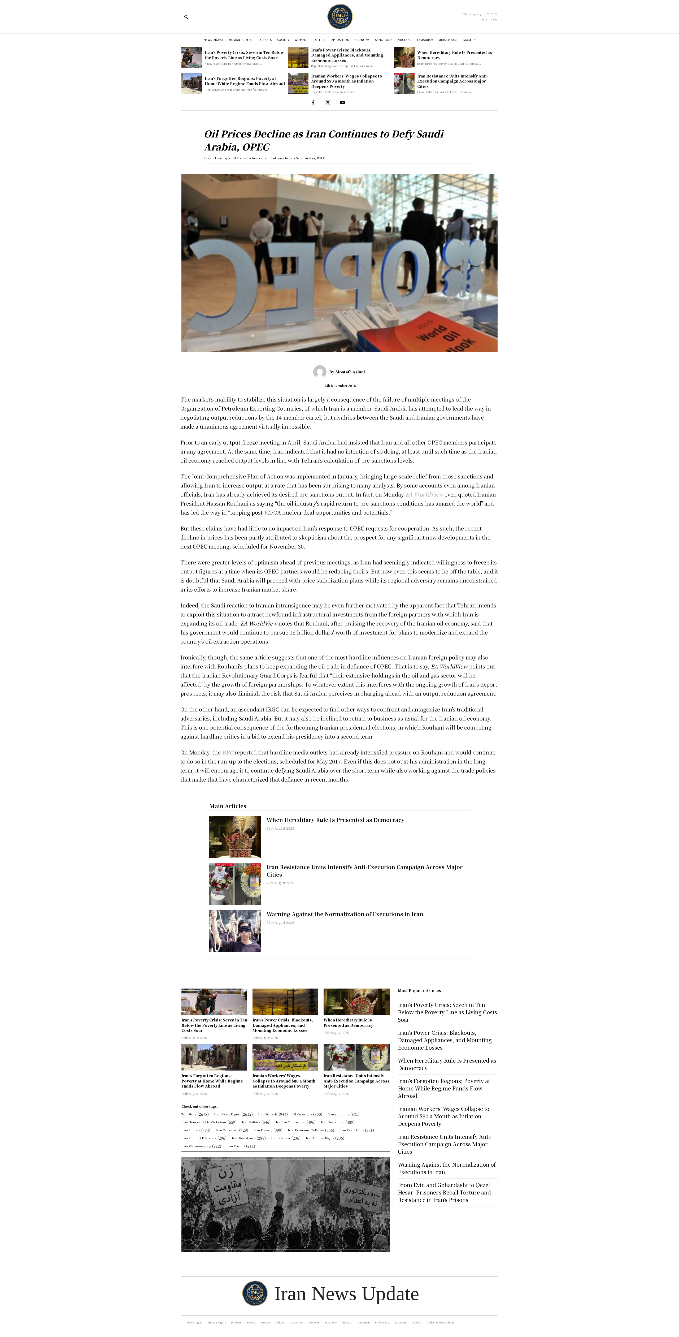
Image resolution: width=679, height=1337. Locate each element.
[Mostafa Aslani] (321, 371)
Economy (221, 158)
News (207, 158)
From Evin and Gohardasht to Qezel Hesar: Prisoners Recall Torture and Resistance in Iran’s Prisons (444, 1192)
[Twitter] (328, 103)
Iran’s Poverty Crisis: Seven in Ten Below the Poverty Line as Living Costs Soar (244, 55)
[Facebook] (313, 103)
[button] (186, 17)
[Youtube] (342, 103)
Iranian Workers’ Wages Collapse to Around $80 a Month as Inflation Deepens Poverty (346, 81)
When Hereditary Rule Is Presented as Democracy (335, 819)
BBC (227, 752)
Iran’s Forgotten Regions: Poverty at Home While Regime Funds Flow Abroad (245, 81)
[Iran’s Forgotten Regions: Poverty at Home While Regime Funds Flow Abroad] (191, 83)
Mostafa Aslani (350, 371)
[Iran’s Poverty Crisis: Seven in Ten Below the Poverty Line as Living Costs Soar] (191, 57)
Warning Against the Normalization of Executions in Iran (345, 914)
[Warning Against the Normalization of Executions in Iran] (235, 931)
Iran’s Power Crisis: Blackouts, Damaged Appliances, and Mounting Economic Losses (347, 55)
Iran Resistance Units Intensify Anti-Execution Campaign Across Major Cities (452, 81)
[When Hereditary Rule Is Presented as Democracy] (404, 57)
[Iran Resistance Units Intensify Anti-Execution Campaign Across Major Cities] (404, 83)
